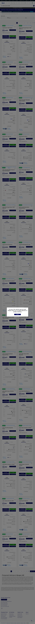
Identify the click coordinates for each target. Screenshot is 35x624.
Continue (17, 314)
